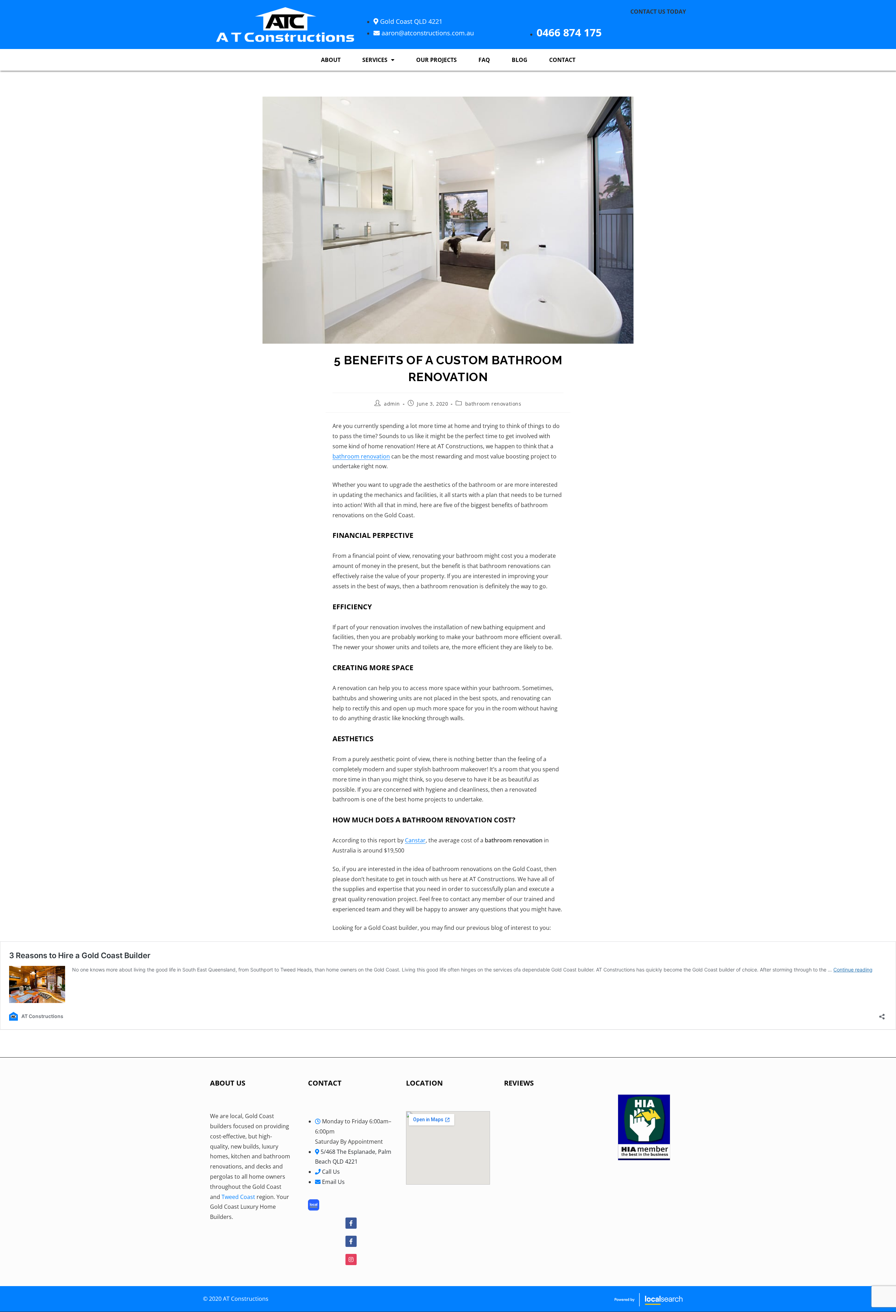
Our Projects (436, 60)
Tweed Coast (238, 1197)
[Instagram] (351, 1259)
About (331, 60)
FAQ (484, 60)
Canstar (415, 840)
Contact (562, 60)
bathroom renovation (361, 456)
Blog (519, 60)
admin (392, 403)
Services (374, 60)
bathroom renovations (493, 403)
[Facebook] (351, 1223)
